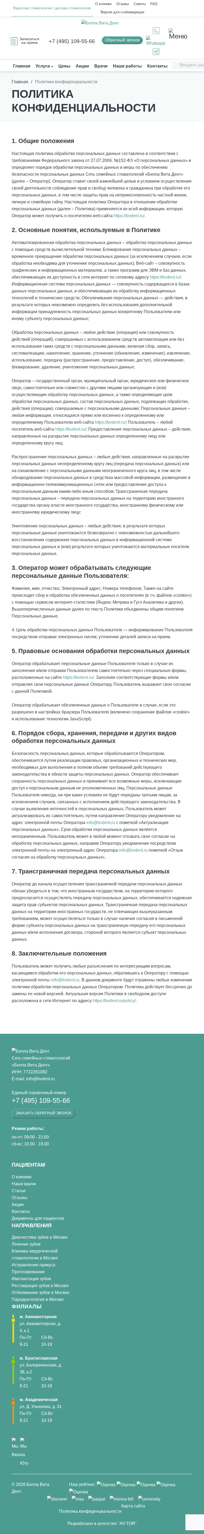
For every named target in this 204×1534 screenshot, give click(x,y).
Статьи (19, 1190)
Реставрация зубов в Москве (40, 1285)
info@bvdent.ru (100, 822)
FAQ (153, 4)
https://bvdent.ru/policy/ (114, 1000)
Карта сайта (133, 1506)
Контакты (21, 1211)
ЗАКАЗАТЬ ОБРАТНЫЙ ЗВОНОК (43, 1113)
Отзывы (122, 4)
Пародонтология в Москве (38, 1299)
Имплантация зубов (31, 1278)
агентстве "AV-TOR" (117, 1523)
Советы (140, 4)
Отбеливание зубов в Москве (40, 1292)
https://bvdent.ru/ (129, 215)
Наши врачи (24, 1184)
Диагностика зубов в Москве (40, 1237)
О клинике (103, 4)
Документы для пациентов (38, 1218)
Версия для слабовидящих (122, 12)
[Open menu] (178, 34)
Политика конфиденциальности (90, 1511)
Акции (18, 1204)
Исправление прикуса (33, 1265)
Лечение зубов (26, 1244)
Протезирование (28, 1272)
